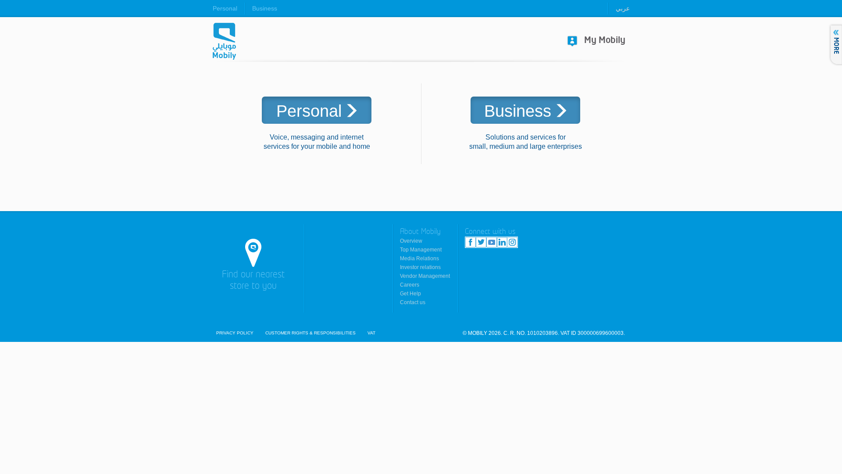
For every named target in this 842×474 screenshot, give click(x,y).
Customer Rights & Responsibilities (310, 333)
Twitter (481, 242)
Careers (409, 285)
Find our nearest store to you (253, 280)
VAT (371, 333)
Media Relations (419, 258)
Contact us (412, 302)
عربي (623, 8)
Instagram (512, 242)
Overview (411, 241)
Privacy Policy (234, 333)
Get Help (410, 294)
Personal (225, 8)
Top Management (421, 250)
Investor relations (420, 267)
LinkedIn (502, 242)
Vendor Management (425, 276)
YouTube (491, 242)
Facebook (470, 242)
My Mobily (604, 40)
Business (264, 8)
